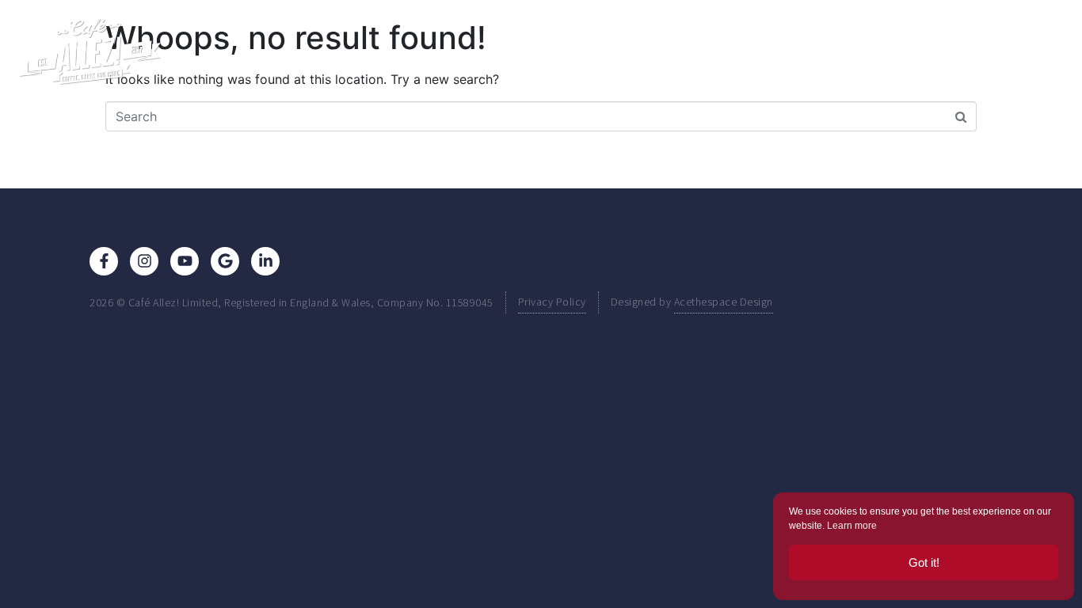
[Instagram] (144, 261)
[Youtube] (184, 261)
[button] (1025, 28)
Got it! (924, 562)
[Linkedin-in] (265, 261)
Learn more (852, 525)
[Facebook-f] (104, 261)
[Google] (225, 261)
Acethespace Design (723, 301)
